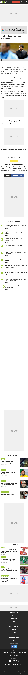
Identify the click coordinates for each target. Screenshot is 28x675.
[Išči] (21, 2)
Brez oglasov (15, 1)
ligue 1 (3, 149)
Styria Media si (20, 664)
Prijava (8, 175)
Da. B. (6, 41)
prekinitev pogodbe (10, 149)
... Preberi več (22, 673)
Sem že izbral (24, 32)
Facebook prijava (17, 175)
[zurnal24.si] (3, 2)
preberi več (14, 161)
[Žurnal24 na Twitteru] (15, 646)
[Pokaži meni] (26, 2)
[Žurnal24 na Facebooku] (12, 646)
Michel (24, 149)
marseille (19, 149)
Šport (6, 228)
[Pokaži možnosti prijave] (24, 2)
